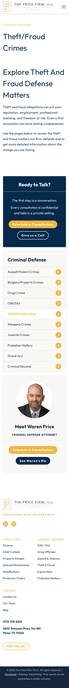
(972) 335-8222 (12, 621)
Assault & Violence (48, 558)
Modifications (11, 572)
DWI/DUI (14, 303)
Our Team (9, 603)
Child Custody (11, 552)
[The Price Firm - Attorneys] (28, 7)
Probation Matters (20, 345)
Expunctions (44, 572)
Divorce (8, 545)
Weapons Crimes (19, 324)
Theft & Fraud (46, 565)
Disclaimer (11, 674)
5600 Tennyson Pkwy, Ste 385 (22, 628)
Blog (5, 610)
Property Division (13, 558)
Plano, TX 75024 (13, 633)
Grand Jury (15, 356)
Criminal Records (19, 366)
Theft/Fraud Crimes (22, 314)
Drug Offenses (46, 552)
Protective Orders (14, 578)
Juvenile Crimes (19, 335)
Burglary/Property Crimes (25, 282)
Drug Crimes (16, 293)
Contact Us (9, 597)
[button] (63, 7)
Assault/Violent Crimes (23, 272)
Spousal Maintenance (16, 565)
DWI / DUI (43, 545)
